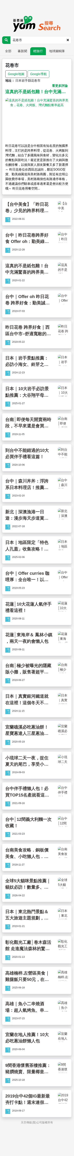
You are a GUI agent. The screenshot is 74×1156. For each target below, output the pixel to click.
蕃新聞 (22, 51)
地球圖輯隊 (57, 51)
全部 (8, 51)
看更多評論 (60, 85)
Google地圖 (16, 74)
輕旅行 (38, 51)
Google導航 (38, 74)
